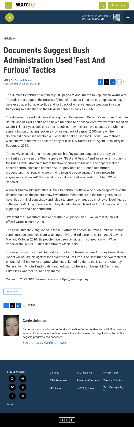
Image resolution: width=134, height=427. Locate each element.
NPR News (9, 38)
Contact (54, 372)
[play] (9, 17)
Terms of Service (112, 380)
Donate (119, 5)
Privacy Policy (110, 372)
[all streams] (129, 17)
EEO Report (56, 388)
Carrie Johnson (23, 80)
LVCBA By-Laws (85, 388)
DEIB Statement (59, 380)
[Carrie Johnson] (11, 325)
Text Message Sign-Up (114, 389)
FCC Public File (84, 372)
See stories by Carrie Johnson (44, 342)
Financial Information (88, 380)
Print (126, 81)
